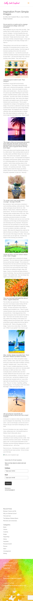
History (5, 539)
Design (5, 18)
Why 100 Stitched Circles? (10, 513)
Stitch (4, 548)
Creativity (26, 17)
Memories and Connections (10, 520)
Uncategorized (7, 551)
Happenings (6, 536)
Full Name (7, 468)
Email (6, 474)
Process (5, 546)
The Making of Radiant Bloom (10, 518)
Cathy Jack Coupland (10, 17)
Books (4, 527)
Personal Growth (7, 543)
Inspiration (10, 18)
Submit (8, 483)
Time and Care (7, 516)
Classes (5, 529)
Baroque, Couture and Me (9, 511)
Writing (5, 553)
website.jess (7, 597)
